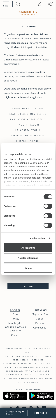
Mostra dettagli (38, 238)
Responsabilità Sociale (28, 136)
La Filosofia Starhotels (28, 119)
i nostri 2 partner (19, 159)
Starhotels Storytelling (28, 114)
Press (15, 314)
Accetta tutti (28, 247)
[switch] (48, 206)
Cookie (39, 319)
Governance (39, 327)
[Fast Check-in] (50, 4)
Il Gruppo (15, 310)
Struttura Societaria (28, 109)
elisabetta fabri (28, 141)
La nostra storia (28, 130)
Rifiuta (28, 268)
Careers (15, 335)
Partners (39, 323)
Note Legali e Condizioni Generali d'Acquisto (15, 327)
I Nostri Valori (28, 125)
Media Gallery (40, 310)
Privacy (15, 319)
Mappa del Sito (40, 314)
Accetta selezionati (28, 258)
